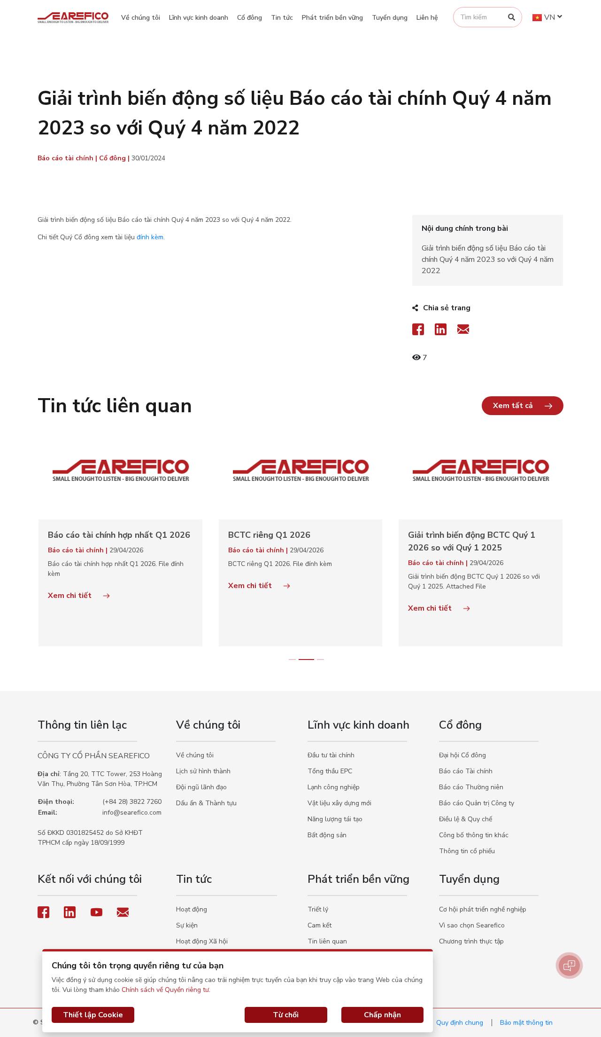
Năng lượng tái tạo (335, 819)
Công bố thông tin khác (474, 835)
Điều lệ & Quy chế (465, 819)
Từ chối (286, 1015)
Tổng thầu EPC (330, 771)
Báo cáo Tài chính (466, 771)
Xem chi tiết (70, 595)
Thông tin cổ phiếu (467, 851)
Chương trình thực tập (471, 941)
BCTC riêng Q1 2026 (269, 535)
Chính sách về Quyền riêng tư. (166, 989)
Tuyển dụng (390, 17)
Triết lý (318, 909)
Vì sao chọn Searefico (472, 925)
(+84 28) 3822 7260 (132, 801)
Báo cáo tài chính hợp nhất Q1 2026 (119, 535)
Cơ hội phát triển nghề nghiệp (482, 909)
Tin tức (282, 17)
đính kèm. (151, 237)
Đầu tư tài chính (331, 755)
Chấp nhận (382, 1015)
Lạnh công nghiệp (334, 787)
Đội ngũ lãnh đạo (201, 787)
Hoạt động (191, 909)
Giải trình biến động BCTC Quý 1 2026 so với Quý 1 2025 (471, 541)
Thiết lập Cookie (93, 1015)
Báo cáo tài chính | (68, 158)
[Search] (511, 17)
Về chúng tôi (140, 17)
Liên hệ (427, 17)
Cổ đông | (115, 158)
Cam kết (319, 925)
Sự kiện (187, 925)
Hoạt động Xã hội (202, 941)
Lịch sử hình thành (203, 771)
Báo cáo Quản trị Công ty (476, 803)
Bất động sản (327, 835)
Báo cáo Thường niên (471, 787)
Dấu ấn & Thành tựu (206, 803)
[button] (522, 405)
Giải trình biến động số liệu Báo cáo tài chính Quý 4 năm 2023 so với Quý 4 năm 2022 (488, 259)
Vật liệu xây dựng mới (339, 803)
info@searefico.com (132, 812)
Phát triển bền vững (332, 17)
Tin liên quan (327, 941)
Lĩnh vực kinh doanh (198, 17)
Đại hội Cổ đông (462, 755)
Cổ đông (249, 17)
